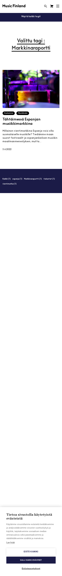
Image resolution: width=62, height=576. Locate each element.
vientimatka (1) (10, 184)
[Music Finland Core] (52, 6)
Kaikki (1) (7, 179)
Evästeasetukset (31, 568)
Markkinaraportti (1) (33, 179)
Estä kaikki (31, 551)
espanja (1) (17, 179)
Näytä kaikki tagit (31, 17)
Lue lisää (10, 542)
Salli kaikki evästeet (31, 560)
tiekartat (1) (49, 179)
